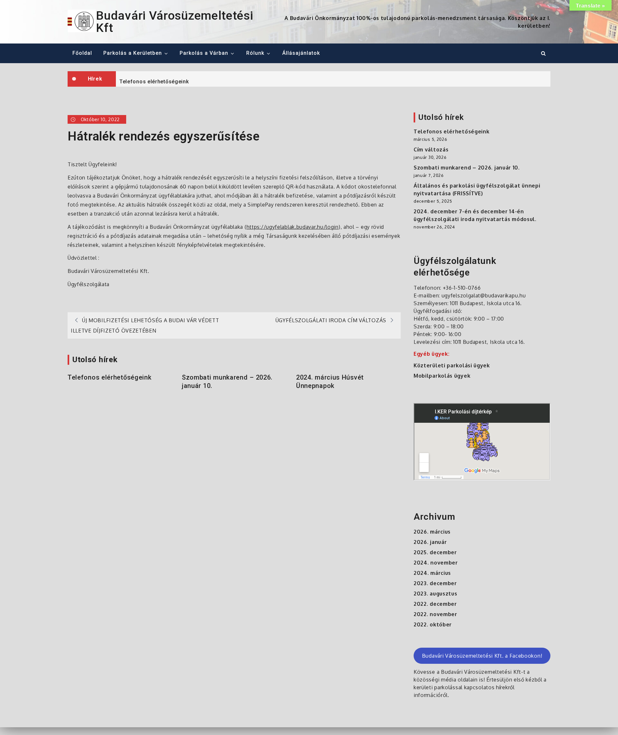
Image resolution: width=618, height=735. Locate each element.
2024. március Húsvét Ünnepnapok (330, 381)
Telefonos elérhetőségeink (154, 79)
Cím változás (431, 149)
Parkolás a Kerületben (132, 53)
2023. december (435, 583)
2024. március (432, 573)
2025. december (435, 552)
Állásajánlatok (301, 53)
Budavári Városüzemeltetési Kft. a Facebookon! (482, 656)
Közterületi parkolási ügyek (452, 365)
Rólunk (255, 53)
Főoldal (82, 53)
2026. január (430, 542)
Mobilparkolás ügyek (442, 375)
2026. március (432, 531)
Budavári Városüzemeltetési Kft (174, 21)
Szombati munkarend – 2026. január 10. (227, 381)
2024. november (436, 562)
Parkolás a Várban (204, 53)
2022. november (435, 614)
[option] (333, 79)
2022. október (433, 624)
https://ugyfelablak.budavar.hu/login (293, 227)
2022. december (435, 604)
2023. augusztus (435, 593)
